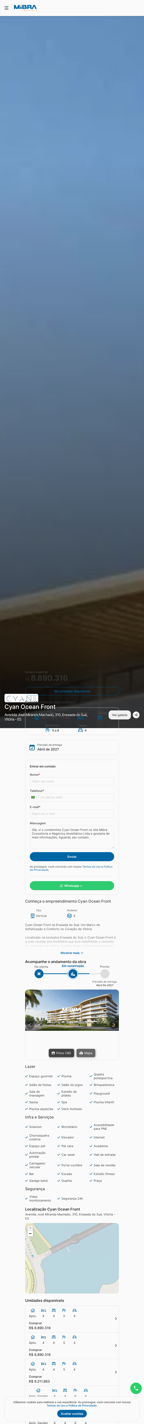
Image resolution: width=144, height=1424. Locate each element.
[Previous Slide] (30, 1025)
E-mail (35, 807)
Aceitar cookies (72, 1414)
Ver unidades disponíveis (72, 691)
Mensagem (38, 823)
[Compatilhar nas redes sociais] (136, 715)
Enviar (72, 857)
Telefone (37, 791)
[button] (72, 1010)
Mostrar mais (70, 953)
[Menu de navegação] (6, 8)
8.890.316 (49, 678)
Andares (72, 910)
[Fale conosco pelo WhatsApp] (136, 1388)
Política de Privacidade (82, 1405)
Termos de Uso (91, 866)
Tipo (38, 910)
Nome (35, 774)
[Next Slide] (114, 1025)
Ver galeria (119, 715)
